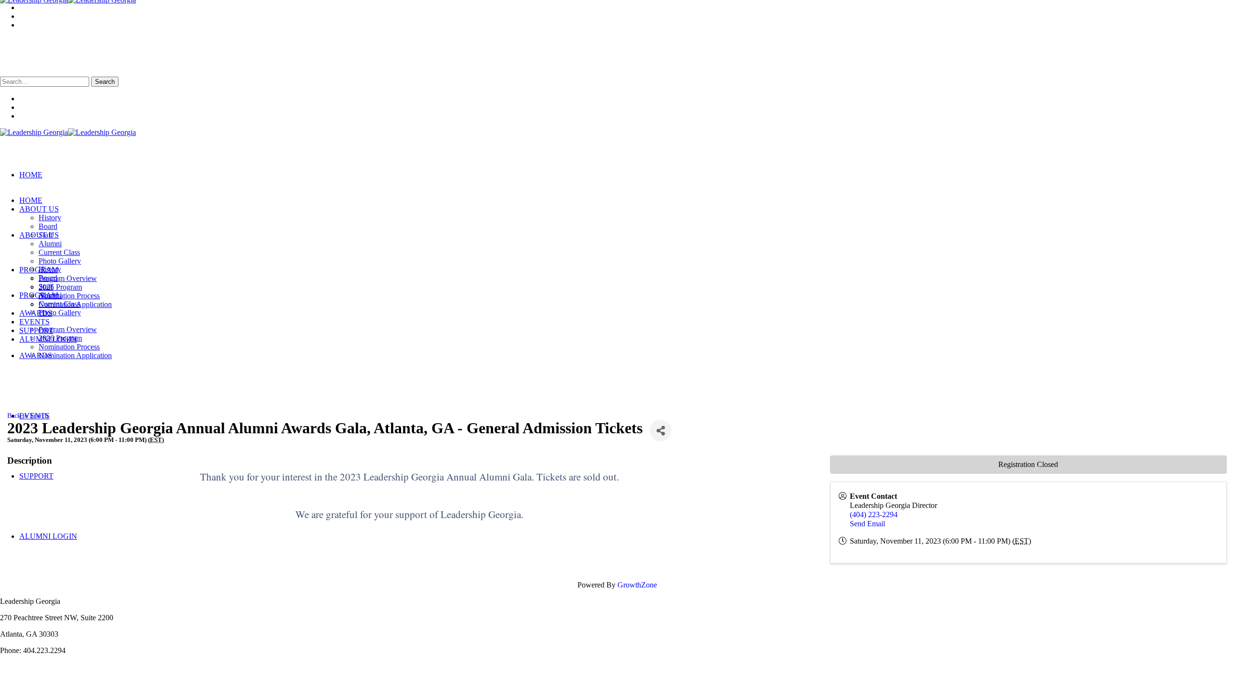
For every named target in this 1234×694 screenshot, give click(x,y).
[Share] (660, 430)
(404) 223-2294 (874, 514)
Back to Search (27, 415)
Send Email (867, 524)
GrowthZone (637, 585)
